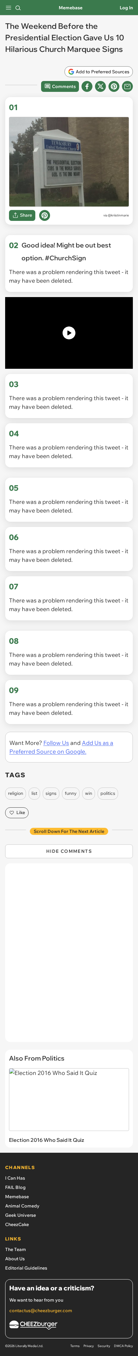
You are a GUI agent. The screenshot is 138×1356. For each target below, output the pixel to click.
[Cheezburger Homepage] (69, 1326)
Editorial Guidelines (26, 1268)
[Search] (18, 7)
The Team (15, 1249)
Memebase (70, 8)
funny (71, 793)
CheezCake (17, 1224)
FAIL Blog (15, 1187)
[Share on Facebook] (87, 86)
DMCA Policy (123, 1346)
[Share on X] (100, 86)
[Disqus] (69, 956)
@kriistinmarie (118, 215)
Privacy (88, 1346)
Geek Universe (20, 1215)
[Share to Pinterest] (113, 86)
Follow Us (56, 743)
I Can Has (15, 1178)
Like (20, 812)
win (88, 793)
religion (15, 793)
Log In (126, 8)
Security (104, 1346)
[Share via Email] (127, 86)
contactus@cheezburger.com (40, 1310)
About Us (15, 1259)
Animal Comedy (22, 1206)
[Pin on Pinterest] (44, 215)
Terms (75, 1346)
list (34, 793)
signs (51, 793)
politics (107, 793)
